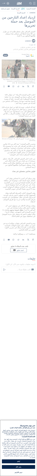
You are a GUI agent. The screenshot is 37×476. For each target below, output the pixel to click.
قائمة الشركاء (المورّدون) (28, 436)
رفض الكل (18, 467)
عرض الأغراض (18, 472)
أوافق (18, 461)
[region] (18, 448)
